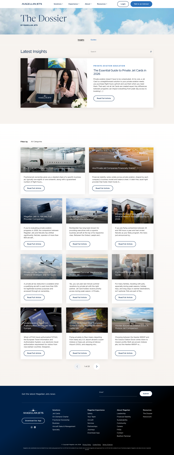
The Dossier (147, 413)
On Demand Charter (60, 417)
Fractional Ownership (60, 420)
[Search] (151, 51)
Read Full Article (104, 98)
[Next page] (96, 366)
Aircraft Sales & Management (63, 426)
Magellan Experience (96, 410)
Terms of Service (108, 444)
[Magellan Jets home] (33, 411)
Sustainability (122, 420)
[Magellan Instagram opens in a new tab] (31, 427)
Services (91, 423)
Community (121, 423)
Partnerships (92, 426)
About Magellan (123, 410)
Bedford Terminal (123, 436)
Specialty (56, 429)
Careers (120, 426)
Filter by (24, 142)
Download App (94, 433)
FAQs (119, 429)
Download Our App (33, 421)
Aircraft (90, 420)
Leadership (121, 413)
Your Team (92, 417)
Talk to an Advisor (141, 4)
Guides (93, 40)
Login (123, 4)
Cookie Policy (97, 444)
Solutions (56, 410)
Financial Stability (124, 417)
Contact (120, 433)
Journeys (91, 429)
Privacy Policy (87, 444)
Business (55, 423)
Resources (147, 410)
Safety (90, 413)
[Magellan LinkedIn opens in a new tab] (35, 427)
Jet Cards (56, 413)
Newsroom (147, 417)
